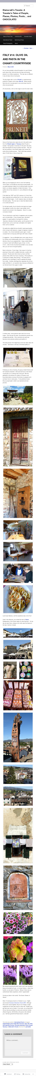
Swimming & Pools (19, 40)
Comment (25, 1053)
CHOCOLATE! (18, 36)
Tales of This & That (7, 36)
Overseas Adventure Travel (21, 1025)
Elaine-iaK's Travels (13, 1027)
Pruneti (20, 79)
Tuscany (19, 144)
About (16, 43)
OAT (28, 1023)
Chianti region (11, 144)
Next (31, 48)
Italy (26, 1023)
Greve (27, 619)
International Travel (7, 40)
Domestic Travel (28, 36)
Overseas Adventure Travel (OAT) (17, 1003)
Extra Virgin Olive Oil (15, 1023)
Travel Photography (7, 43)
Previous (25, 48)
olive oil (21, 81)
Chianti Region (6, 1023)
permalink (28, 1027)
